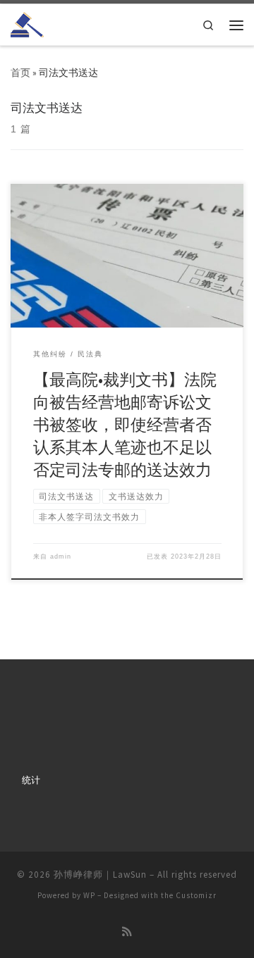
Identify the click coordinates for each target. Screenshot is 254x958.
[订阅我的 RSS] (127, 931)
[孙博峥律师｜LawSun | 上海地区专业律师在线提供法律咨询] (27, 23)
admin (60, 556)
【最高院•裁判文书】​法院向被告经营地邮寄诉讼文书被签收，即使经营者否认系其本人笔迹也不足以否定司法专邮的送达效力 (125, 425)
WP (89, 895)
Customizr (196, 895)
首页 (20, 73)
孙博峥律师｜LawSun (100, 875)
